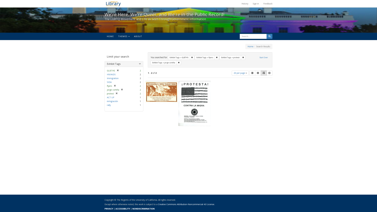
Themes (123, 36)
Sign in (256, 3)
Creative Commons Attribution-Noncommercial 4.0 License (186, 204)
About (138, 36)
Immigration (113, 78)
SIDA (109, 82)
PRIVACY (109, 208)
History (245, 3)
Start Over (263, 57)
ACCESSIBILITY (122, 208)
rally (109, 105)
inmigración (112, 101)
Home (110, 36)
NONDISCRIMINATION (143, 208)
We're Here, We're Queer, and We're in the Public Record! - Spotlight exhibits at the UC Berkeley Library (113, 3)
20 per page (240, 73)
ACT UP (110, 97)
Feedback (267, 3)
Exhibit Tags (114, 64)
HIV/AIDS (111, 74)
